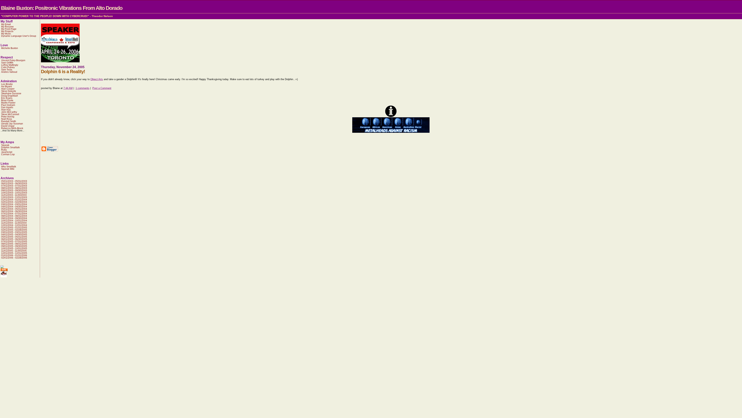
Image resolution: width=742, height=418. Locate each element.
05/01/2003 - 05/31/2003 (14, 181)
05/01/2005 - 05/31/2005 (14, 237)
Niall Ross (6, 119)
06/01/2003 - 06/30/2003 (14, 183)
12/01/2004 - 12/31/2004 (14, 225)
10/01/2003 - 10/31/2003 (14, 193)
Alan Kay (6, 110)
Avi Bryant (6, 86)
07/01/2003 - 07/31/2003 (14, 186)
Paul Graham (8, 105)
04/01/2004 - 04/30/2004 (14, 207)
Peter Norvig (7, 117)
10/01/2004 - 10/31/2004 (14, 220)
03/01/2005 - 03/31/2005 (14, 232)
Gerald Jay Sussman (12, 123)
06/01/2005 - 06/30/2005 (14, 239)
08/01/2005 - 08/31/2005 (14, 244)
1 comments (82, 88)
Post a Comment (101, 88)
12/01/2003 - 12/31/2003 (14, 197)
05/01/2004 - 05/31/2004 (14, 209)
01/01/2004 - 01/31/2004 (14, 200)
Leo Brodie (7, 84)
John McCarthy (9, 112)
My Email (6, 24)
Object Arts (96, 79)
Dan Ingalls (7, 107)
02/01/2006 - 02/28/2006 (14, 258)
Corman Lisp (8, 154)
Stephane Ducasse (11, 93)
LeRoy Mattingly (9, 65)
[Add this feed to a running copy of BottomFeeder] (4, 276)
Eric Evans (6, 98)
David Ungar (7, 126)
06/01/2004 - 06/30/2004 (14, 211)
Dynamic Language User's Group (18, 36)
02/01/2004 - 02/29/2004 (14, 202)
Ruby (4, 150)
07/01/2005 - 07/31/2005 (14, 241)
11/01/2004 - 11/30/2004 (14, 223)
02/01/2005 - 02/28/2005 (14, 230)
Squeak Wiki (7, 169)
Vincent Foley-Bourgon (13, 60)
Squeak (5, 145)
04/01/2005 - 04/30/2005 (14, 234)
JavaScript (6, 152)
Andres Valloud (9, 72)
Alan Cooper (7, 89)
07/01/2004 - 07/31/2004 (14, 213)
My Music (6, 34)
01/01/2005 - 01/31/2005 (14, 227)
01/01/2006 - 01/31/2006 (14, 255)
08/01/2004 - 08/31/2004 (14, 216)
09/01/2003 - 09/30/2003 (14, 190)
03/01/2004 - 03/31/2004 (14, 204)
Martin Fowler (8, 103)
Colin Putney (8, 67)
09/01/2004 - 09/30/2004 (14, 218)
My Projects (7, 31)
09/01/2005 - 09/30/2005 (14, 246)
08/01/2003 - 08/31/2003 (14, 188)
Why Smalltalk (8, 166)
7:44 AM (68, 88)
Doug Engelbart (9, 96)
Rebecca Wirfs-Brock (12, 128)
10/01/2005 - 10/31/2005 (14, 248)
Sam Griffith (7, 63)
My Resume (7, 27)
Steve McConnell (10, 114)
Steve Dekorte (8, 91)
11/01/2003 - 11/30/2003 (14, 195)
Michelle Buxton (9, 48)
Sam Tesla (6, 70)
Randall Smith (8, 121)
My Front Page (8, 29)
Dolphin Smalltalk (10, 147)
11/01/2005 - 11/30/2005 (14, 251)
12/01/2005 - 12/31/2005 (14, 253)
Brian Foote (7, 100)
